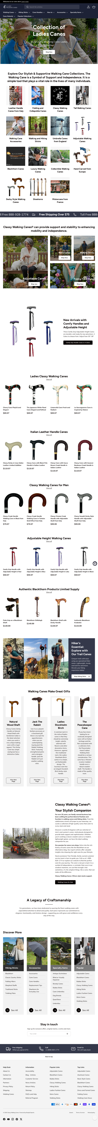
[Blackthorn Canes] (15, 156)
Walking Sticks (82, 1001)
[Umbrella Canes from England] (60, 125)
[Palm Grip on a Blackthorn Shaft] (13, 606)
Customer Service (32, 1079)
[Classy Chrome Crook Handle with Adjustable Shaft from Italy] (61, 502)
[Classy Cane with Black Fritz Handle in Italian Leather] (37, 449)
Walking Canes (8, 1094)
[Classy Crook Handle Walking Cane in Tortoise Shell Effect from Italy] (37, 502)
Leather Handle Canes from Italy (15, 109)
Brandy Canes (58, 984)
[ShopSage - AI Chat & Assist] (94, 1117)
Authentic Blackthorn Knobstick (82, 621)
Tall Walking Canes (82, 108)
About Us (6, 1071)
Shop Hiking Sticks (80, 676)
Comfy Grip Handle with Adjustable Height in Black (84, 570)
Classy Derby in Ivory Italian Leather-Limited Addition (13, 464)
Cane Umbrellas (58, 992)
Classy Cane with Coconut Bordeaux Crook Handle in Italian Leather (83, 465)
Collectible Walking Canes (60, 170)
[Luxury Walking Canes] (37, 156)
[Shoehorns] (37, 186)
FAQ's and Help (31, 1094)
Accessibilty (30, 1071)
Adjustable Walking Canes (82, 140)
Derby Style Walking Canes (15, 200)
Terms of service (80, 1112)
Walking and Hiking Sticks (38, 140)
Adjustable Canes (83, 973)
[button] (94, 7)
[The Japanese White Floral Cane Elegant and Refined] (37, 394)
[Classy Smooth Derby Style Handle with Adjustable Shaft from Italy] (84, 502)
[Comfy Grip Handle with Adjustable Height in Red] (13, 555)
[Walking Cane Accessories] (15, 125)
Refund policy (91, 1112)
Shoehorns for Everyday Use (34, 990)
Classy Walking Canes (60, 109)
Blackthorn (9, 973)
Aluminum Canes (83, 1075)
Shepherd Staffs (11, 985)
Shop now (34, 284)
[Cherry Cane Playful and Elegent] (13, 394)
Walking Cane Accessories (15, 140)
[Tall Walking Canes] (82, 95)
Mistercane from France (60, 200)
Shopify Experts (30, 1112)
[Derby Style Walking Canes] (15, 186)
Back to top (49, 1057)
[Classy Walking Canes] (60, 95)
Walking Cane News (84, 1098)
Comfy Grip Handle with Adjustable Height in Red (12, 570)
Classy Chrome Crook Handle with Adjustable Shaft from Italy (59, 518)
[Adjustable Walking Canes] (82, 125)
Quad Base (57, 999)
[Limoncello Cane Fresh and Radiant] (61, 394)
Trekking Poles (10, 993)
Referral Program (32, 1098)
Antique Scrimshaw (60, 973)
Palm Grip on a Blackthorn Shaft (12, 621)
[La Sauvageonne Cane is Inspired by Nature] (84, 394)
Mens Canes (81, 997)
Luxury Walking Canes (38, 170)
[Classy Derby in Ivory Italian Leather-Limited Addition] (13, 449)
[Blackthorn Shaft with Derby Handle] (61, 606)
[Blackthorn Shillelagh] (37, 606)
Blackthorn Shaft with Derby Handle (59, 621)
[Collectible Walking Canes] (60, 156)
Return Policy (30, 1086)
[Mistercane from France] (60, 186)
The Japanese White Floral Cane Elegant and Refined (36, 408)
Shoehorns (38, 199)
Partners (6, 1083)
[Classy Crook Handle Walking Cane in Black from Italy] (13, 502)
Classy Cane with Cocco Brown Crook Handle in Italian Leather (59, 465)
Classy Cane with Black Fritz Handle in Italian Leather (37, 464)
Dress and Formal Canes (86, 1090)
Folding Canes (82, 1094)
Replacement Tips (35, 985)
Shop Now (49, 48)
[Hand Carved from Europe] (82, 156)
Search (71, 1112)
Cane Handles (34, 981)
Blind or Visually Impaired (58, 978)
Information (7, 1079)
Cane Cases (33, 977)
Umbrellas (56, 1003)
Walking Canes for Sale (65, 882)
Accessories (33, 973)
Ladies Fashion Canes (84, 993)
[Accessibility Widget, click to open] (95, 563)
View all (49, 379)
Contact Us (7, 1075)
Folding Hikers (10, 981)
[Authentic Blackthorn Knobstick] (84, 606)
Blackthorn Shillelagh (34, 620)
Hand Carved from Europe (82, 170)
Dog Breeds (57, 995)
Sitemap (29, 1090)
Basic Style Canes (83, 1079)
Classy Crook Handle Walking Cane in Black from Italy (13, 518)
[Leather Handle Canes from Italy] (15, 95)
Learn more (25, 1)
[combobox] (51, 7)
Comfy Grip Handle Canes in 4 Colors (78, 342)
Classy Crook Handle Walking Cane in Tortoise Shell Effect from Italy (36, 518)
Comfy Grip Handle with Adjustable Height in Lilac (60, 570)
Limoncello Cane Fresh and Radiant (60, 408)
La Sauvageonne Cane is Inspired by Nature (83, 408)
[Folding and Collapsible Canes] (37, 95)
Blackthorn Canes (15, 169)
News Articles (31, 1083)
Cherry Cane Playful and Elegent (12, 408)
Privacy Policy (8, 1086)
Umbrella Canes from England (60, 140)
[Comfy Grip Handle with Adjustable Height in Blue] (37, 555)
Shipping (6, 1090)
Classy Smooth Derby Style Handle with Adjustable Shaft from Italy (84, 518)
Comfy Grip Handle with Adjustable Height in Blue (36, 570)
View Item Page (13, 780)
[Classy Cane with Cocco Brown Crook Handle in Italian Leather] (61, 449)
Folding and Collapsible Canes (38, 109)
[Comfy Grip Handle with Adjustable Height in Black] (84, 555)
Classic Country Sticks (13, 977)
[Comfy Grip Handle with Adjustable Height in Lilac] (61, 555)
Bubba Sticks (57, 988)
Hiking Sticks (81, 989)
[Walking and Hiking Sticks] (37, 125)
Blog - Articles (31, 1075)
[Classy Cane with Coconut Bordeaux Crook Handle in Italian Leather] (84, 449)
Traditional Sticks (11, 989)
